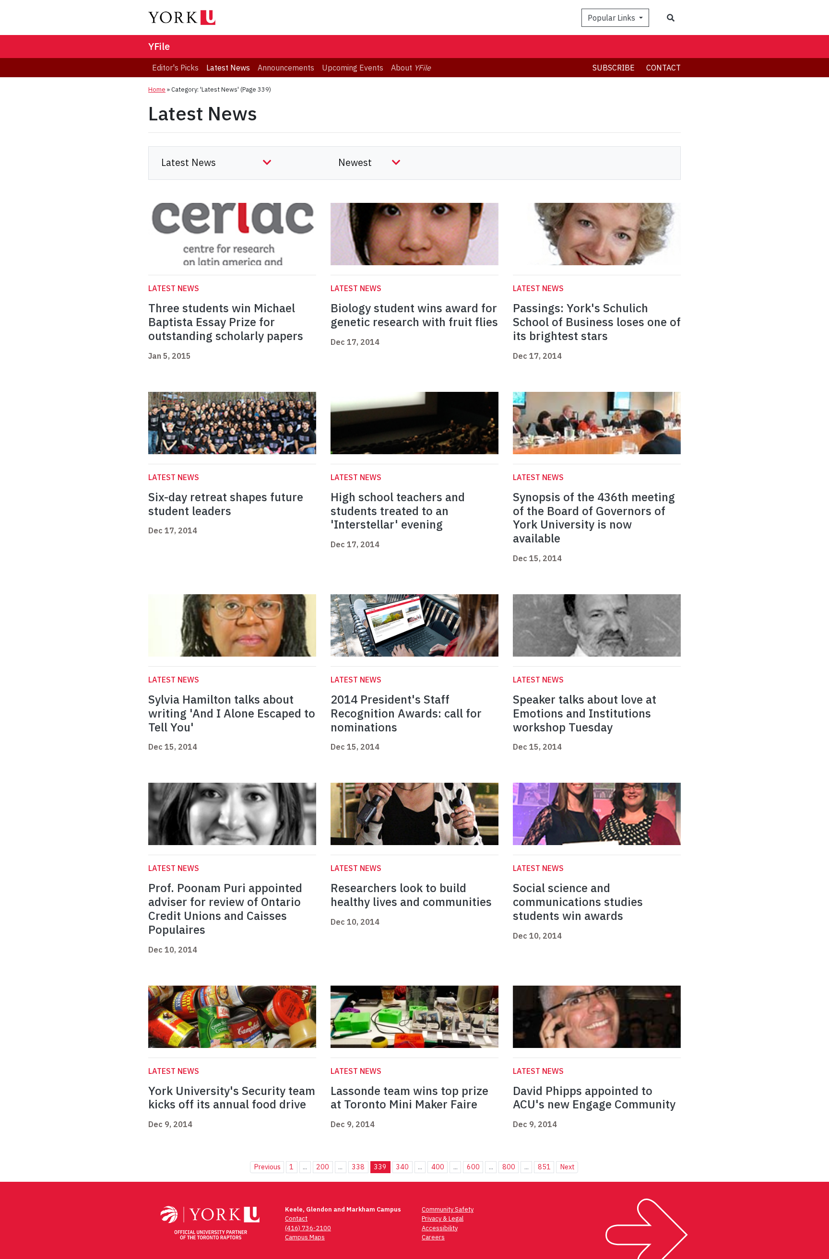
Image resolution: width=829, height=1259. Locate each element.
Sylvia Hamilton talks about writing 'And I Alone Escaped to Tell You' (231, 713)
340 (402, 1166)
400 (437, 1166)
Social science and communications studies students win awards (578, 901)
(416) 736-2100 (308, 1228)
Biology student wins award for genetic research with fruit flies (414, 314)
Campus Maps (305, 1237)
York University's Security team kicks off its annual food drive (231, 1097)
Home (157, 89)
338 (358, 1166)
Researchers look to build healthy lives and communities (411, 894)
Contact (663, 67)
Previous (267, 1166)
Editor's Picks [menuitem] (175, 67)
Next (567, 1166)
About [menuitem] (411, 67)
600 (473, 1166)
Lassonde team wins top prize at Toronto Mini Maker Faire (409, 1097)
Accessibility (440, 1228)
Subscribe (613, 67)
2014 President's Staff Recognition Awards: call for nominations (406, 713)
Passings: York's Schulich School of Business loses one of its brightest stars (597, 321)
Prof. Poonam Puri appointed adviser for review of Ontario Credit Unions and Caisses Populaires (225, 908)
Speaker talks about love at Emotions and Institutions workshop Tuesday (584, 713)
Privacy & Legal (442, 1218)
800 (508, 1166)
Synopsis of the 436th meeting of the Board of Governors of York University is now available (594, 517)
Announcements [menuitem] (286, 67)
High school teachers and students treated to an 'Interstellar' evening (398, 510)
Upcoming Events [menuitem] (352, 67)
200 (322, 1166)
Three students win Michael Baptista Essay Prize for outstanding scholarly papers (225, 321)
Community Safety (448, 1209)
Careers (433, 1237)
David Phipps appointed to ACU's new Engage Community (594, 1097)
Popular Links (612, 18)
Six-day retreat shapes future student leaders (225, 503)
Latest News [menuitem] (228, 67)
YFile (159, 46)
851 (544, 1166)
